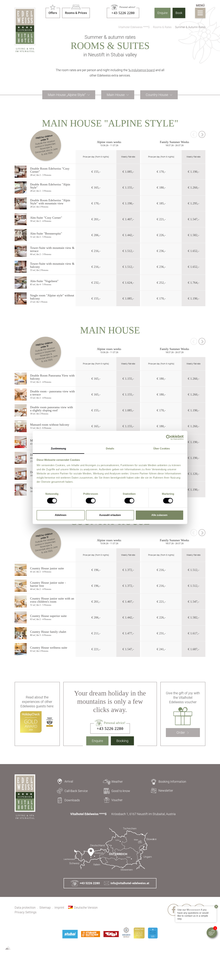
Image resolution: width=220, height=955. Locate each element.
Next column (202, 134)
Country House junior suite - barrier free (48, 584)
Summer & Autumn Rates (190, 27)
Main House (116, 95)
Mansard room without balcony (49, 424)
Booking (122, 741)
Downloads (72, 800)
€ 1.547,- (193, 219)
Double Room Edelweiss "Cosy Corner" (49, 170)
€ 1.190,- (193, 171)
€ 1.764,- (193, 282)
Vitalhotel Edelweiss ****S (134, 27)
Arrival (68, 781)
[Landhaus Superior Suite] (21, 617)
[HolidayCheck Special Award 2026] (139, 933)
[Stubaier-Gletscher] (90, 934)
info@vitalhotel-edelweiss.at (130, 883)
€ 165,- (95, 187)
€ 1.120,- (193, 473)
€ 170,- (161, 171)
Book (178, 13)
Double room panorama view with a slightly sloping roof (51, 408)
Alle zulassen (159, 515)
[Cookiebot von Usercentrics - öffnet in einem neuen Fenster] (168, 437)
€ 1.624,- (128, 282)
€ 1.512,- (128, 251)
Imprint (59, 907)
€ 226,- (161, 235)
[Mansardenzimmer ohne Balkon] (21, 426)
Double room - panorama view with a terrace (52, 393)
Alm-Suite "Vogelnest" (44, 281)
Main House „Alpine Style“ (67, 95)
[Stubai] (70, 934)
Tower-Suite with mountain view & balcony (52, 265)
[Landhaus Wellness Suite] (21, 649)
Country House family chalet (48, 631)
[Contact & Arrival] (110, 849)
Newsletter (165, 790)
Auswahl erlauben (110, 515)
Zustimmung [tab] (58, 448)
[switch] (91, 501)
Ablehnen (60, 515)
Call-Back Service (76, 791)
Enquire (162, 13)
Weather (117, 781)
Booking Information (172, 781)
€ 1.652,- (193, 251)
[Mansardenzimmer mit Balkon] (21, 442)
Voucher (117, 800)
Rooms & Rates (162, 27)
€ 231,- (161, 633)
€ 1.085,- (128, 171)
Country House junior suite (47, 568)
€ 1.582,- (193, 235)
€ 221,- (161, 219)
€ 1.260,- (193, 187)
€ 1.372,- (128, 570)
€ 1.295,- (193, 203)
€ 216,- (95, 251)
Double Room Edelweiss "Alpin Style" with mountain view (50, 202)
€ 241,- (161, 649)
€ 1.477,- (128, 633)
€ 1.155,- (128, 187)
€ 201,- (95, 219)
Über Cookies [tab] (161, 448)
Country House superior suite (48, 616)
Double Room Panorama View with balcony (52, 377)
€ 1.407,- (128, 219)
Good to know (120, 791)
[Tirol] (111, 934)
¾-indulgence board (141, 70)
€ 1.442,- (128, 235)
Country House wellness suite (48, 647)
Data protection (25, 907)
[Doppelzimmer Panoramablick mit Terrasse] (21, 394)
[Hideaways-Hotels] (126, 932)
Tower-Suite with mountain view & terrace (52, 249)
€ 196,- (95, 570)
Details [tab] (110, 448)
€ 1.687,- (193, 649)
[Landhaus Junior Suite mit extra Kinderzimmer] (21, 602)
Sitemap (45, 907)
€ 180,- (161, 187)
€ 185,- (161, 203)
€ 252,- (161, 282)
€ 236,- (161, 251)
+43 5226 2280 (90, 883)
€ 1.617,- (193, 633)
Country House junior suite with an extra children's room (52, 600)
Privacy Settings (25, 912)
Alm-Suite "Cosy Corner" (46, 217)
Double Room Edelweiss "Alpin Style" (50, 186)
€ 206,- (95, 235)
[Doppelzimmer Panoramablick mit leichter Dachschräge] (21, 410)
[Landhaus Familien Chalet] (21, 633)
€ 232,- (95, 282)
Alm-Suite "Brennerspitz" (46, 233)
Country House (157, 95)
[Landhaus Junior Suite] (21, 570)
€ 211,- (95, 633)
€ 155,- (95, 171)
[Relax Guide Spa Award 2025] (153, 933)
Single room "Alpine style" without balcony (52, 297)
